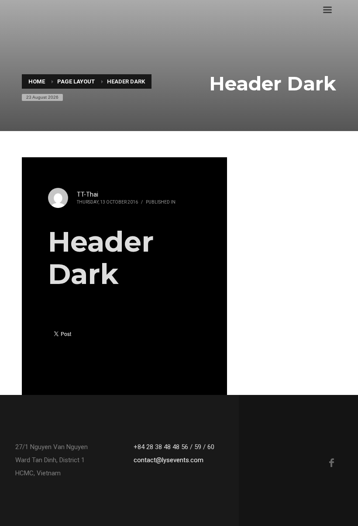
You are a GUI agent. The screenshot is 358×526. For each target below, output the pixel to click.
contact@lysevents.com (168, 460)
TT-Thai (87, 194)
